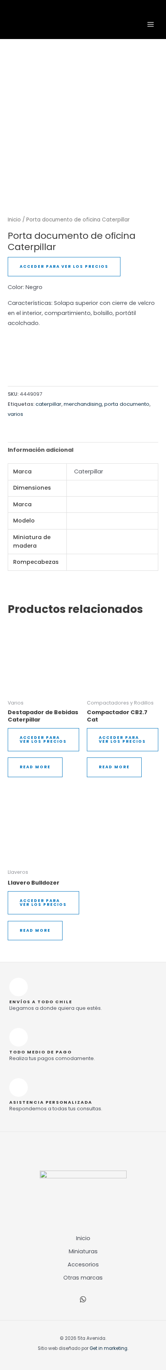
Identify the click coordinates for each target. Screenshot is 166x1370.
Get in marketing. (109, 1348)
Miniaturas (83, 1251)
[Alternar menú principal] (150, 24)
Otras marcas (83, 1278)
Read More (35, 767)
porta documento (126, 404)
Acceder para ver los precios (64, 266)
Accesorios (83, 1264)
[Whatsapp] (83, 1299)
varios (15, 414)
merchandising (83, 404)
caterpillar (48, 404)
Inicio (14, 219)
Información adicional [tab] (40, 450)
